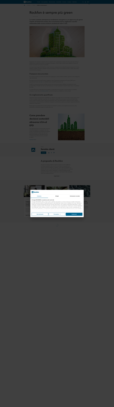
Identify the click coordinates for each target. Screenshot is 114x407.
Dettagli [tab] (57, 196)
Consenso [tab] (39, 196)
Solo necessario (40, 214)
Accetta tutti (74, 214)
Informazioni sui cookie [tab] (75, 196)
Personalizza (56, 214)
